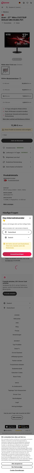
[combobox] (17, 232)
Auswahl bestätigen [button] (17, 254)
